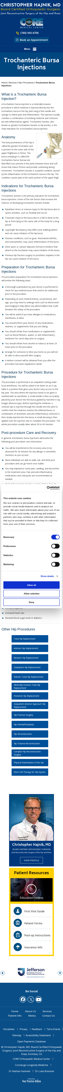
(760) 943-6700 (29, 33)
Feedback (37, 1029)
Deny (31, 602)
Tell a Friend (53, 1029)
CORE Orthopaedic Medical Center (31, 1059)
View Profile (31, 860)
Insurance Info (33, 947)
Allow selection (31, 593)
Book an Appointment (34, 40)
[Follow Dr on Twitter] (31, 999)
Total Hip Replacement (24, 638)
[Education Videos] (31, 889)
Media (32, 1015)
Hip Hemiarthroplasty (24, 724)
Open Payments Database (31, 1041)
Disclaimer (9, 1029)
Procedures (28, 82)
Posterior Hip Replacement (26, 695)
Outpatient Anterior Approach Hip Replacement (29, 705)
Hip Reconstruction (23, 734)
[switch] (55, 546)
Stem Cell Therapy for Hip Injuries (30, 772)
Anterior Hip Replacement (26, 648)
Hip (20, 82)
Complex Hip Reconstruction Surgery (27, 753)
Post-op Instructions (37, 935)
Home (4, 82)
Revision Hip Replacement (26, 657)
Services (13, 82)
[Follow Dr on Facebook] (23, 999)
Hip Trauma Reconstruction (27, 743)
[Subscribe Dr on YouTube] (38, 999)
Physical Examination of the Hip (29, 762)
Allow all (31, 585)
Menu (27, 49)
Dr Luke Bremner (44, 1071)
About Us (30, 1011)
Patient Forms (33, 923)
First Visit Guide (34, 911)
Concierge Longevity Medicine (31, 1065)
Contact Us (48, 1015)
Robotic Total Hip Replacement (28, 676)
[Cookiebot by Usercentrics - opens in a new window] (47, 488)
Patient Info (15, 1015)
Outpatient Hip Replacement (27, 667)
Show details (47, 576)
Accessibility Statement (38, 1035)
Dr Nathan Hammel (19, 1071)
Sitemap (16, 1035)
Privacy (23, 1029)
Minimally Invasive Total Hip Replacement (27, 686)
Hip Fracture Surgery (23, 714)
